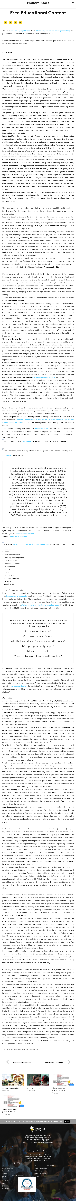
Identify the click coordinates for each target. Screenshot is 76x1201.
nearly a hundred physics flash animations (31, 544)
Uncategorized (33, 1049)
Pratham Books (38, 2)
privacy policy (57, 1121)
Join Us (4, 1186)
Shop (37, 1176)
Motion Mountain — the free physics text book (40, 605)
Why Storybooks (40, 1171)
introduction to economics (16, 596)
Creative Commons (41, 1173)
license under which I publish (43, 377)
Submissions (6, 1188)
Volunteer (5, 1180)
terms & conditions (44, 1121)
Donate (4, 1178)
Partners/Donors (7, 1171)
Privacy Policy (44, 1199)
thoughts (25, 1049)
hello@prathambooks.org (10, 1147)
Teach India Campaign (54, 1062)
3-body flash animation (17, 536)
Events (4, 1183)
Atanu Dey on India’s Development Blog (53, 30)
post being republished (20, 30)
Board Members (7, 1168)
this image (6, 455)
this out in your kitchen (25, 533)
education (10, 1049)
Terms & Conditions (33, 1199)
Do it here (27, 441)
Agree (67, 1121)
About (4, 1166)
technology (17, 1049)
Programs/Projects (41, 1168)
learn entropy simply (17, 686)
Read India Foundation (22, 1062)
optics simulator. (41, 428)
